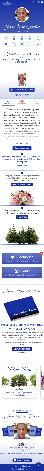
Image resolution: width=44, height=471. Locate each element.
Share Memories (23, 460)
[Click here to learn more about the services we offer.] (22, 447)
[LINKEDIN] (5, 44)
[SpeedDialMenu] (38, 465)
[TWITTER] (30, 38)
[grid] (22, 383)
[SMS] (22, 44)
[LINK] (38, 44)
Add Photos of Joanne (23, 89)
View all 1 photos (22, 95)
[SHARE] (30, 44)
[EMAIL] (14, 44)
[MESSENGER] (22, 38)
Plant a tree (22, 217)
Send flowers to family (22, 185)
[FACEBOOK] (14, 38)
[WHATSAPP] (38, 38)
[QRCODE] (5, 38)
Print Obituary (23, 148)
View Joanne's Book (22, 349)
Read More (22, 144)
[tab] (8, 102)
